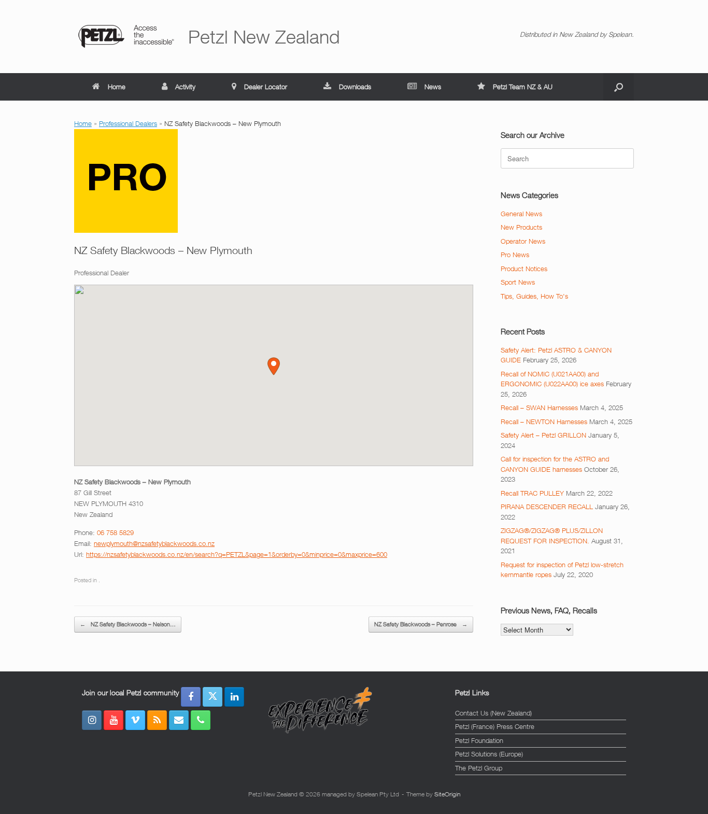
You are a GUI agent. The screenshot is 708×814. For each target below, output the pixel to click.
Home (116, 86)
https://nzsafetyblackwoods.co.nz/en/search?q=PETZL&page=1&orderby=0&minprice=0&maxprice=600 (236, 554)
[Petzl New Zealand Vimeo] (135, 720)
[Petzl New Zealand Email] (179, 720)
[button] (618, 87)
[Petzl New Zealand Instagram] (92, 720)
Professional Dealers (128, 123)
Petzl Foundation (479, 740)
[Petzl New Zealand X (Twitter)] (212, 697)
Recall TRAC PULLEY (532, 493)
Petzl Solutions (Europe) (489, 754)
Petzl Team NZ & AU (523, 86)
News (432, 86)
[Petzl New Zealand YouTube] (113, 720)
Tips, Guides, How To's (534, 296)
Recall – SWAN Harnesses (539, 407)
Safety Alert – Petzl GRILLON (543, 435)
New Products (521, 227)
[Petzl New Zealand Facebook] (191, 697)
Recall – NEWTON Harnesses (544, 421)
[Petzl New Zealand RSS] (157, 720)
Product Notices (524, 268)
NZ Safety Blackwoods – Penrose (421, 624)
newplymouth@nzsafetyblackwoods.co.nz (154, 543)
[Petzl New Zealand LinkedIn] (234, 697)
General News (521, 213)
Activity (185, 86)
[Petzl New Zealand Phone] (200, 720)
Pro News (515, 254)
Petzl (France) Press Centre (494, 726)
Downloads (355, 86)
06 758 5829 (115, 532)
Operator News (523, 241)
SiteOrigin (447, 794)
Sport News (518, 282)
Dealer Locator (265, 86)
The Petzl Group (478, 768)
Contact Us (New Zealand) (493, 713)
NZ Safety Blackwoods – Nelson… (128, 624)
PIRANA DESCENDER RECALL (547, 506)
